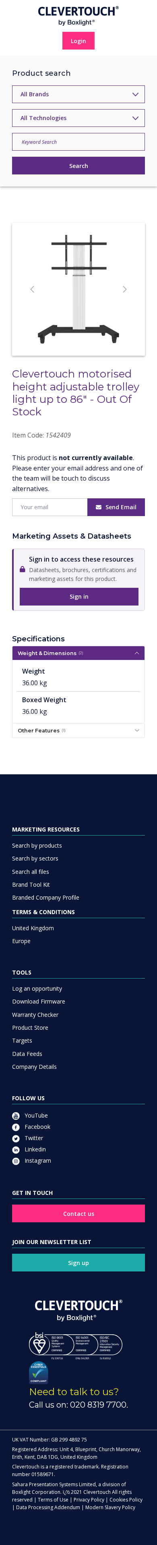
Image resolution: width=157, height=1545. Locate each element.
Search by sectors (35, 858)
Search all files (30, 871)
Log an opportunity (37, 988)
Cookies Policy (126, 1499)
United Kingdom (33, 928)
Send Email (120, 507)
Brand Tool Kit (31, 884)
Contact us (78, 1213)
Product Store (30, 1027)
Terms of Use (53, 1499)
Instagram (37, 1160)
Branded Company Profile (45, 897)
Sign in (79, 596)
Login (78, 41)
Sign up (78, 1263)
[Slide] (78, 335)
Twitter (33, 1138)
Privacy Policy (89, 1499)
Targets (22, 1040)
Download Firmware (38, 1001)
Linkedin (34, 1149)
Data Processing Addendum (48, 1507)
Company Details (34, 1066)
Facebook (36, 1126)
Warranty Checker (35, 1014)
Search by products (37, 845)
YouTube (35, 1115)
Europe (21, 941)
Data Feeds (27, 1054)
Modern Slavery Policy (110, 1507)
